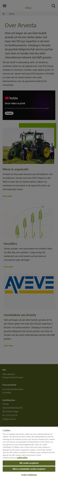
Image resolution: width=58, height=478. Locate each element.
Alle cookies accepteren (29, 463)
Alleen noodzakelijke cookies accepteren (29, 469)
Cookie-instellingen (29, 475)
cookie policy (22, 458)
